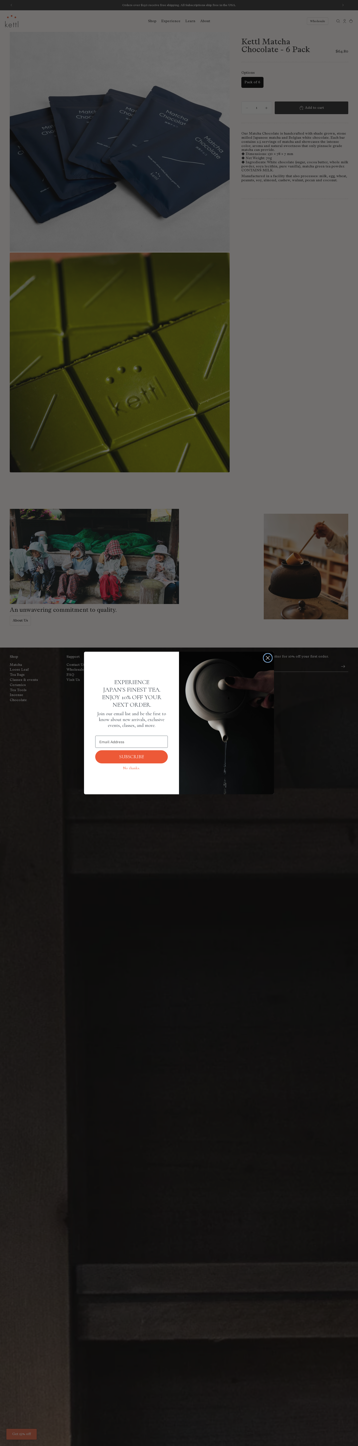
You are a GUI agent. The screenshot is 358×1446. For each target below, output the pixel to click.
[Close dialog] (268, 658)
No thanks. (131, 768)
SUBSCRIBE (131, 757)
